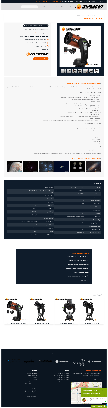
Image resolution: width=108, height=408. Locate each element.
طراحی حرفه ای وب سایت (32, 373)
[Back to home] (89, 6)
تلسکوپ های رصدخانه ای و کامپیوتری (61, 375)
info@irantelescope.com (68, 1)
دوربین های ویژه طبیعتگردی (63, 382)
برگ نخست (70, 7)
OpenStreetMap (97, 403)
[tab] (96, 71)
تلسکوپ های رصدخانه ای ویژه (63, 377)
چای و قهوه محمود (33, 382)
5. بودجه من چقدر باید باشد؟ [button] (81, 272)
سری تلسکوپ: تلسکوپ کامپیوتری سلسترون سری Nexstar (36, 25)
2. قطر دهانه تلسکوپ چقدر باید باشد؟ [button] (78, 260)
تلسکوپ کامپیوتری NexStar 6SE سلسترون (90, 19)
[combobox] (29, 6)
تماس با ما (42, 7)
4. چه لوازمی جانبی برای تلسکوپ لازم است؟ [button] (77, 268)
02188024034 (87, 1)
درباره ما (50, 7)
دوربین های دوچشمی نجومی (63, 384)
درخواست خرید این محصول (41, 59)
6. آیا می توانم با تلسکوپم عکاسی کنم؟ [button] (78, 276)
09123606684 (79, 1)
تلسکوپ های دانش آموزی (63, 373)
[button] (93, 166)
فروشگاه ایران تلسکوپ (60, 7)
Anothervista (34, 396)
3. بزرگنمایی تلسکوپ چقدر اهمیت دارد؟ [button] (78, 264)
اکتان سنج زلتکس (33, 377)
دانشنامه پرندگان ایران (32, 375)
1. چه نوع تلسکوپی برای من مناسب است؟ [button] (77, 256)
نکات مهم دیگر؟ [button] (84, 280)
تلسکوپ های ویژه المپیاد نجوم (62, 379)
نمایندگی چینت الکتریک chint (31, 384)
